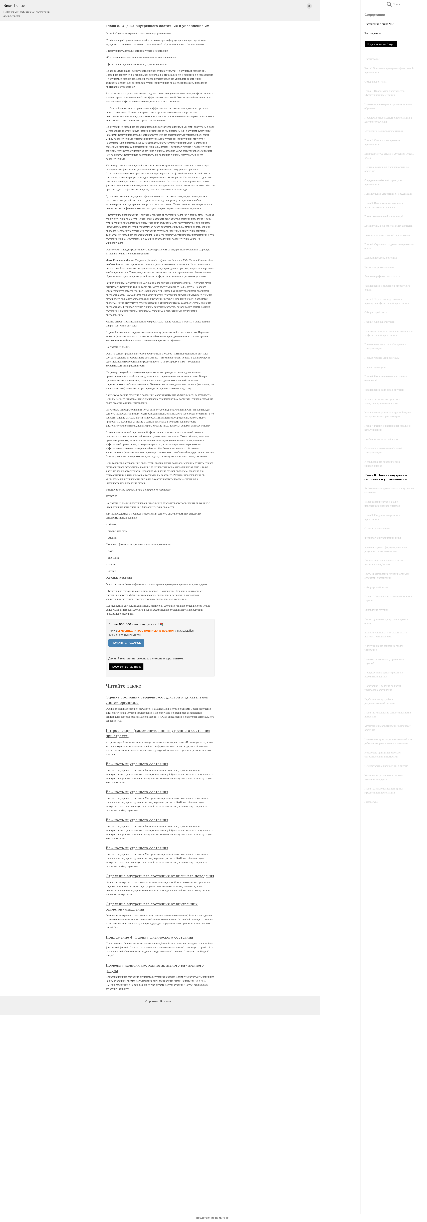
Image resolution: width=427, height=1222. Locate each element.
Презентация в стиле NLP (379, 24)
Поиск (393, 4)
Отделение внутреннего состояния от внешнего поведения (160, 875)
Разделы (165, 1001)
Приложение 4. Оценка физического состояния (149, 937)
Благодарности (372, 33)
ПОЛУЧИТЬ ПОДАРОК (126, 642)
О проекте (151, 1001)
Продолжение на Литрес (381, 44)
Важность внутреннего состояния (137, 763)
